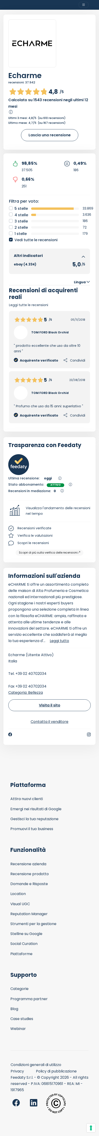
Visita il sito (49, 705)
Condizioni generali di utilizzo (36, 1064)
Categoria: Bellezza (25, 692)
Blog (14, 1008)
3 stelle (21, 221)
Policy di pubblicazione (56, 1071)
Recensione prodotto (29, 874)
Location (18, 893)
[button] (49, 511)
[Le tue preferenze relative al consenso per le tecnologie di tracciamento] (91, 1128)
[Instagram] (89, 734)
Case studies (21, 1018)
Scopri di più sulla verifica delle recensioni (48, 552)
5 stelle (21, 208)
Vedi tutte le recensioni (36, 240)
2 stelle (21, 227)
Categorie (19, 988)
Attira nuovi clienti (26, 798)
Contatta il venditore (49, 721)
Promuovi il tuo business (31, 828)
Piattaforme (21, 953)
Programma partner (29, 999)
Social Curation (24, 943)
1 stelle (21, 233)
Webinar (18, 1028)
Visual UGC (20, 904)
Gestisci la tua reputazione (34, 819)
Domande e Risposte (29, 883)
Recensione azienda (28, 864)
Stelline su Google (26, 933)
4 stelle (21, 215)
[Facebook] (10, 734)
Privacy (17, 1071)
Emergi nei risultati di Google (35, 809)
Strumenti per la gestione (33, 923)
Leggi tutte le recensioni (28, 305)
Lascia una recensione (50, 135)
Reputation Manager (29, 914)
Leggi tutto (59, 640)
